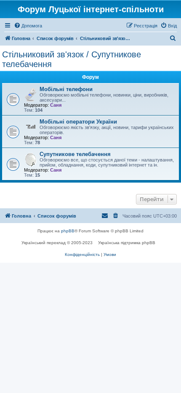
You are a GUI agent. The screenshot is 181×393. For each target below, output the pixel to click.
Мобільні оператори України (78, 121)
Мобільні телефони (66, 89)
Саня (55, 105)
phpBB (68, 231)
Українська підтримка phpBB (126, 242)
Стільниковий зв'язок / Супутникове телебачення (71, 59)
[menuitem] (28, 26)
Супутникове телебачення (75, 154)
